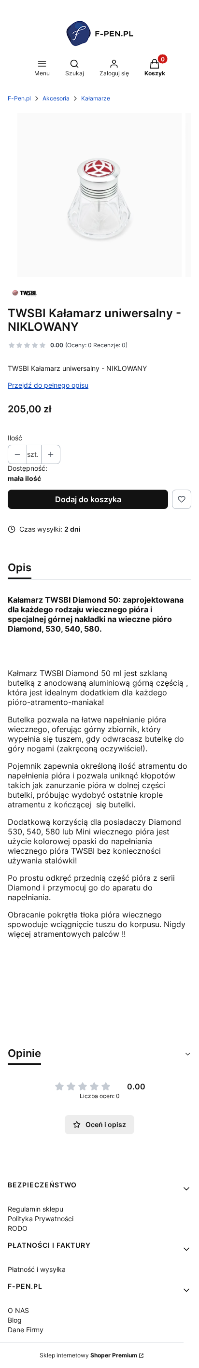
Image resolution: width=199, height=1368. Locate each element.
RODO (18, 1228)
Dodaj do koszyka (88, 499)
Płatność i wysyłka (37, 1269)
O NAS (18, 1310)
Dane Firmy (25, 1330)
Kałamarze (95, 98)
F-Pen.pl (19, 98)
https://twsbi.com (41, 968)
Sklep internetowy (88, 1355)
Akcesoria (56, 98)
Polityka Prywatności (40, 1218)
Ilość (15, 438)
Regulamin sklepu (35, 1209)
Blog (15, 1320)
